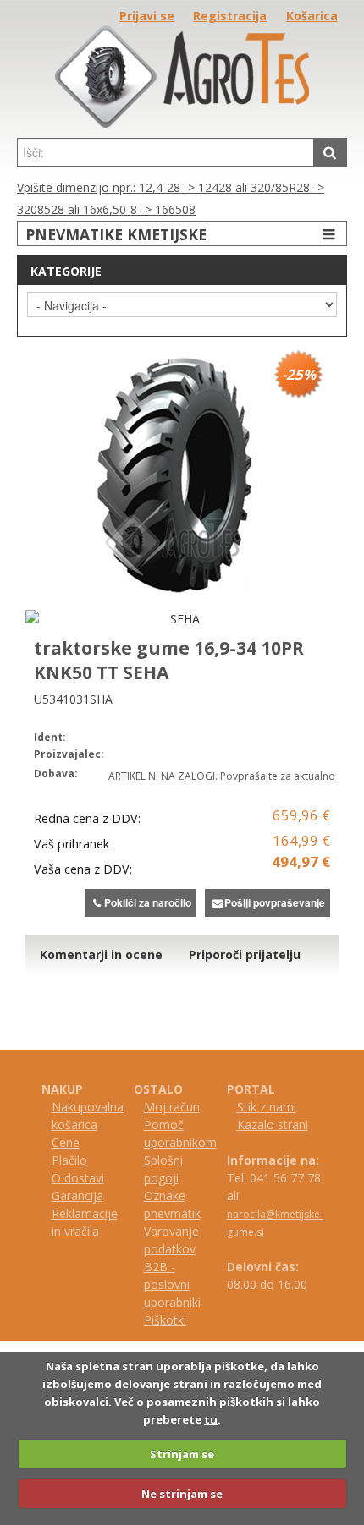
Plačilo (69, 1160)
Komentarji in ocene (101, 954)
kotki (173, 1320)
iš (156, 1320)
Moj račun (172, 1107)
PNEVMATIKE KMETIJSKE (116, 234)
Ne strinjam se (182, 1493)
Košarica (312, 16)
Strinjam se (182, 1454)
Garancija (77, 1196)
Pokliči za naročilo (147, 902)
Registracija (230, 16)
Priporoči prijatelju (245, 954)
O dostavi (78, 1178)
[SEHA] (177, 619)
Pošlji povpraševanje (274, 902)
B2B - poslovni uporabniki (172, 1284)
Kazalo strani (272, 1124)
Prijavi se (146, 16)
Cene (66, 1142)
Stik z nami (266, 1107)
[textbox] (165, 152)
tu (211, 1419)
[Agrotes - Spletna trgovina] (182, 123)
